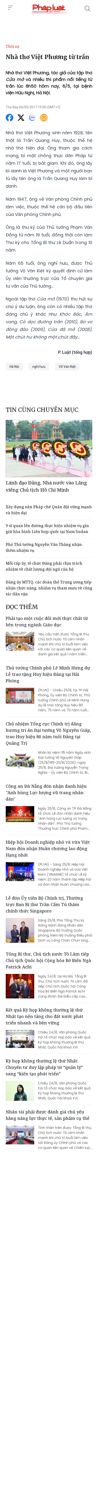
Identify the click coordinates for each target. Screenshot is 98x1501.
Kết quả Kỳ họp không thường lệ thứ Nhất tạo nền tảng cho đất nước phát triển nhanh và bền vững (44, 1016)
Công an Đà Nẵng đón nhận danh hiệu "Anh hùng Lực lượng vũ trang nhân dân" (46, 792)
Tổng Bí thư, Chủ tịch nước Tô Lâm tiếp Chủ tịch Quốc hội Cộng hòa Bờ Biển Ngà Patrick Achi (48, 960)
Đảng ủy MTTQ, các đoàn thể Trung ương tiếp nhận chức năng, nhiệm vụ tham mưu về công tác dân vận (49, 588)
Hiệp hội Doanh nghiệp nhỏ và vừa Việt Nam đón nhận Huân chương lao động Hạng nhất (48, 848)
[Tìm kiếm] (87, 8)
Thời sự (12, 46)
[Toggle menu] (10, 8)
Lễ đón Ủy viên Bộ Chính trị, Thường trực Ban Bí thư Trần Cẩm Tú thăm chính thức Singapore (44, 904)
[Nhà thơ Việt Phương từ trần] (49, 8)
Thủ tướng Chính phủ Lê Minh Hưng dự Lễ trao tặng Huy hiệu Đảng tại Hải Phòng (48, 674)
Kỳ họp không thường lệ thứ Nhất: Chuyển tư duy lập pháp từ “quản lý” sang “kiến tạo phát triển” (44, 1067)
